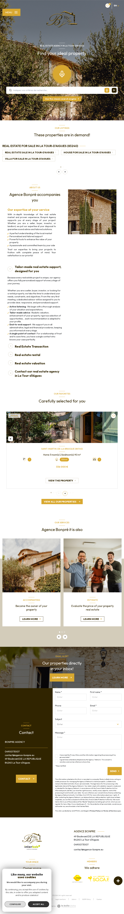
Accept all (38, 904)
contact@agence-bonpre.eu (19, 755)
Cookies (99, 899)
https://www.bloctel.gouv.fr (76, 804)
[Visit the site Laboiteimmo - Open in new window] (66, 906)
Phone (58, 705)
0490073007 (12, 751)
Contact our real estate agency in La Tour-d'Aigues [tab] (37, 373)
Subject (58, 719)
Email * (93, 705)
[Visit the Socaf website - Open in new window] (99, 879)
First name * (96, 692)
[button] (65, 171)
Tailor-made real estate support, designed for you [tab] (38, 269)
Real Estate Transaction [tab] (31, 346)
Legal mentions (60, 899)
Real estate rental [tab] (27, 355)
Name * (58, 692)
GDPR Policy (86, 899)
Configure (15, 904)
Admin (74, 899)
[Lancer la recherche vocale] (62, 73)
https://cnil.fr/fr (84, 795)
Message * (60, 732)
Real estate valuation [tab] (30, 363)
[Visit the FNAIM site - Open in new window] (77, 878)
